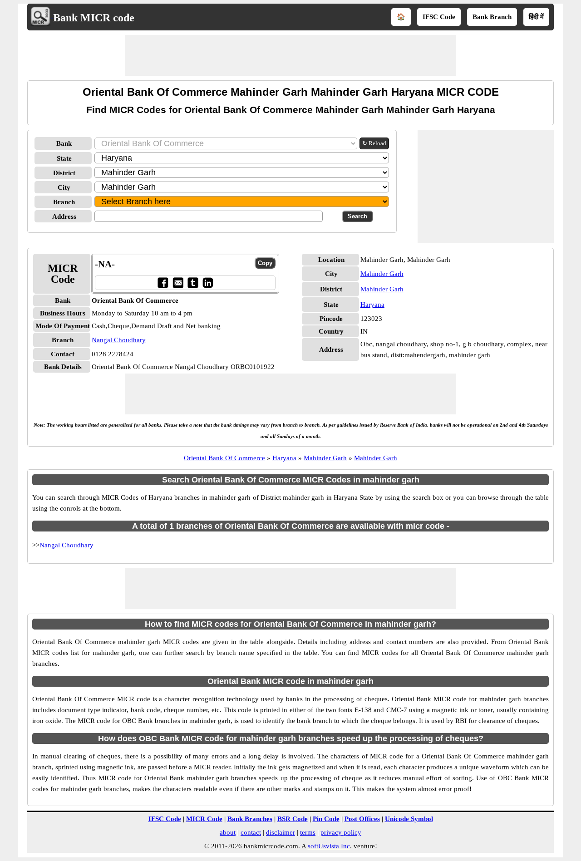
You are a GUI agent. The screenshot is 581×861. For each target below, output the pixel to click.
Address (64, 216)
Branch (64, 202)
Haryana (372, 304)
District (64, 173)
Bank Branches (249, 818)
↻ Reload (374, 143)
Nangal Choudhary (119, 340)
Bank (64, 143)
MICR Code (204, 818)
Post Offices (362, 818)
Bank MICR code (93, 18)
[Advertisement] (290, 55)
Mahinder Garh (382, 273)
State (64, 158)
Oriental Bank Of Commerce (224, 458)
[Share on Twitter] (192, 282)
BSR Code (292, 818)
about (228, 832)
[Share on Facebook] (162, 282)
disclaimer (280, 832)
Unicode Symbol (409, 818)
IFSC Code (439, 16)
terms (307, 832)
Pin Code (326, 818)
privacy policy (340, 832)
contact (251, 832)
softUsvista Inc (329, 846)
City (64, 187)
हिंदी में (536, 16)
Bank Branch (492, 16)
